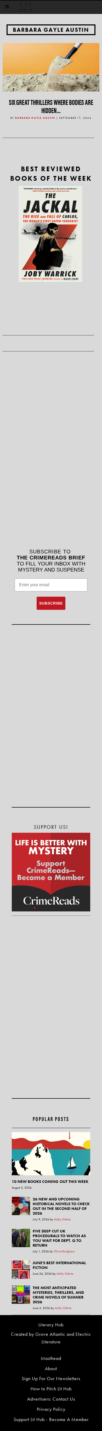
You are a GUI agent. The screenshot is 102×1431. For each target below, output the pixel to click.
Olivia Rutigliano (64, 1251)
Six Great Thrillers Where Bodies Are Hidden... (51, 106)
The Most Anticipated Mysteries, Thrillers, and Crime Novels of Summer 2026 (58, 1295)
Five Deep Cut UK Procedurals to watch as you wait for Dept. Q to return (59, 1238)
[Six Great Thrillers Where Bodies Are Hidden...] (51, 67)
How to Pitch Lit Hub (51, 1389)
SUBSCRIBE (51, 603)
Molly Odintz (62, 1219)
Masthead (51, 1358)
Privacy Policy (51, 1409)
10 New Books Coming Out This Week (50, 1181)
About (51, 1368)
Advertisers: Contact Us (51, 1399)
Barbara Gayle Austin (51, 30)
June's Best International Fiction (59, 1265)
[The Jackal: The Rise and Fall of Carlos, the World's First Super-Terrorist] (50, 234)
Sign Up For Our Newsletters (51, 1378)
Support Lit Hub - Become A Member (51, 1419)
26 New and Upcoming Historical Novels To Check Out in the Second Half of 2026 (61, 1206)
